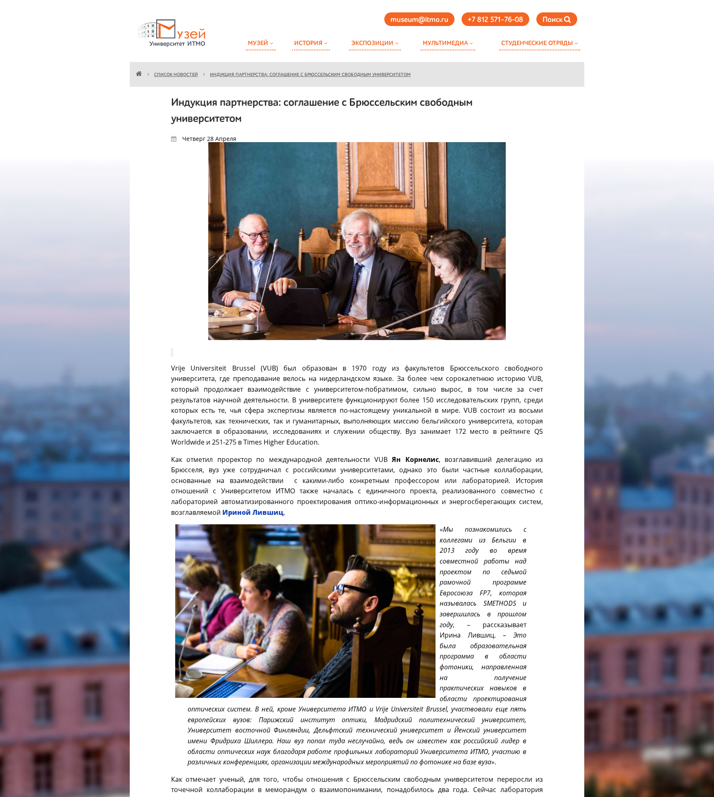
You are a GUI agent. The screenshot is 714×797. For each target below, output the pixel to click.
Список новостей (176, 75)
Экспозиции (372, 43)
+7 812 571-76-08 (495, 20)
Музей (258, 43)
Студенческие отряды (537, 43)
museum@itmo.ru (419, 20)
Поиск (553, 20)
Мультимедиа (445, 43)
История (308, 43)
